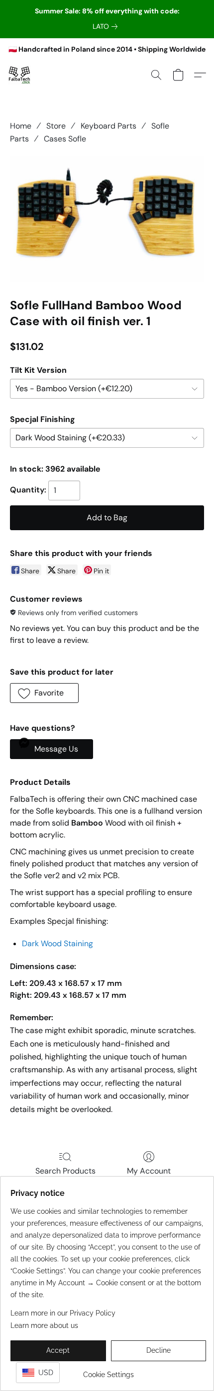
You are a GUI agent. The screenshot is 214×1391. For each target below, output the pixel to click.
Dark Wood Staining (57, 943)
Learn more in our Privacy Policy (62, 1313)
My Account (149, 1171)
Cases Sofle (65, 139)
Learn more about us (44, 1325)
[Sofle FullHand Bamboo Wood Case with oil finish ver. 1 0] (107, 219)
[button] (20, 75)
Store (56, 126)
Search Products (65, 1171)
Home (20, 126)
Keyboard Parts (108, 126)
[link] (107, 26)
